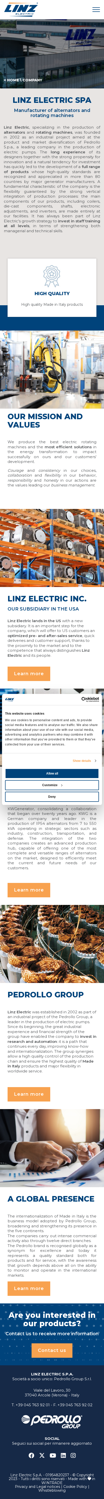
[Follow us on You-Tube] (55, 1456)
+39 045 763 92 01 (33, 1404)
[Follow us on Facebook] (33, 1456)
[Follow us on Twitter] (44, 1456)
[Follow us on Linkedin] (65, 1456)
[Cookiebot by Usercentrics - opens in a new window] (77, 699)
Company (32, 80)
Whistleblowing (52, 1490)
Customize (50, 785)
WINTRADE (52, 1483)
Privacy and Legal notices (37, 1486)
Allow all (52, 773)
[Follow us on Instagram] (73, 1456)
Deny (52, 797)
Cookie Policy (75, 1486)
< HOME (11, 80)
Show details (82, 761)
